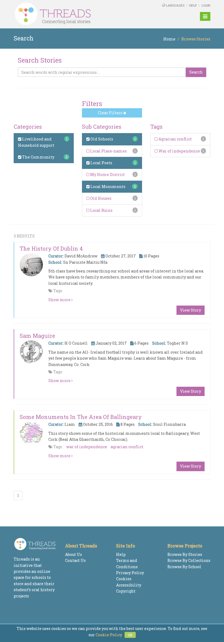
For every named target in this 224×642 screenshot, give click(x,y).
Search (196, 72)
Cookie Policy (109, 634)
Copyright (125, 591)
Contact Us (75, 560)
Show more (59, 299)
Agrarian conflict (175, 139)
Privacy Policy (130, 572)
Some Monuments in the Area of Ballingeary (81, 416)
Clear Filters (110, 112)
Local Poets (101, 162)
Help (193, 5)
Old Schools (101, 139)
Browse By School (184, 566)
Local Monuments (107, 186)
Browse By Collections (188, 560)
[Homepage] (74, 14)
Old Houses (100, 198)
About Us (73, 554)
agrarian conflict (127, 446)
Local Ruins (101, 210)
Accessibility (128, 585)
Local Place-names (108, 151)
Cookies (123, 578)
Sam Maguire (37, 335)
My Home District (107, 174)
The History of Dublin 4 (51, 248)
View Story (190, 310)
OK (130, 635)
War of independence (179, 151)
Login (206, 5)
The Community (37, 157)
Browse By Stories (184, 554)
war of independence (86, 446)
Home (169, 39)
